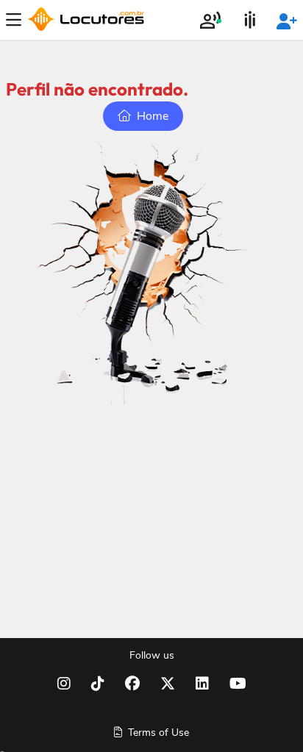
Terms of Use (157, 733)
